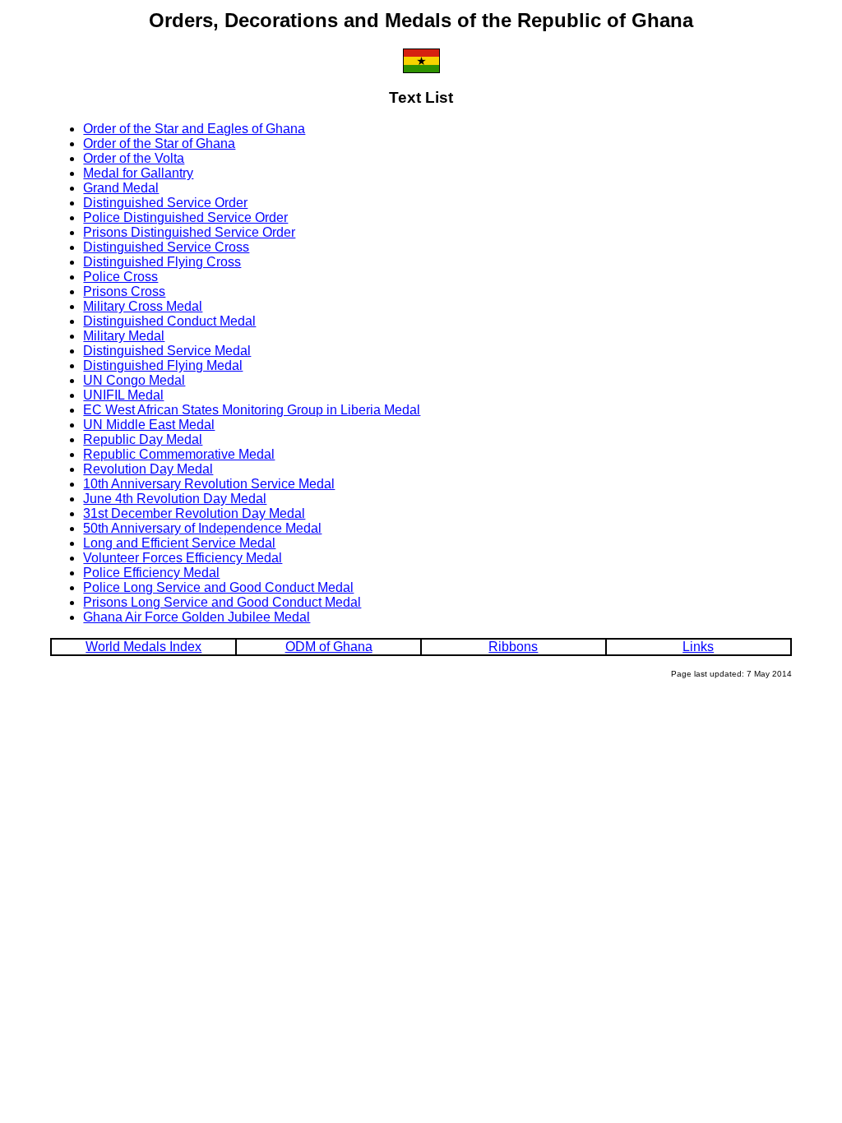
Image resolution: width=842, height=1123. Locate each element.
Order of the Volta (133, 158)
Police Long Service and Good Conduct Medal (218, 587)
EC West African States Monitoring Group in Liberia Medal (251, 410)
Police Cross (120, 277)
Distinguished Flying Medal (163, 365)
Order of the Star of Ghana (159, 143)
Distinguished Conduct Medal (169, 321)
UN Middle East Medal (149, 425)
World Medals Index (143, 647)
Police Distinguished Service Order (185, 217)
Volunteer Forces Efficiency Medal (182, 558)
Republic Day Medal (142, 439)
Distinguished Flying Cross (162, 262)
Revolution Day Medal (148, 469)
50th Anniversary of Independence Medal (202, 528)
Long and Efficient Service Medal (179, 543)
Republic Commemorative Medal (179, 454)
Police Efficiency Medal (151, 573)
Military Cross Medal (142, 306)
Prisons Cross (124, 291)
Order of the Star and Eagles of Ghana (194, 129)
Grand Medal (121, 188)
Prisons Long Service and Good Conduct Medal (222, 602)
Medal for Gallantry (138, 173)
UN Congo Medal (134, 380)
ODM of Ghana (328, 647)
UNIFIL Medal (123, 395)
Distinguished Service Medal (167, 351)
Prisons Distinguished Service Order (189, 232)
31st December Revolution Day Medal (194, 513)
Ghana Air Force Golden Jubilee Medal (196, 617)
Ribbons (513, 647)
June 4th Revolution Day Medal (174, 499)
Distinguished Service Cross (166, 247)
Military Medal (123, 336)
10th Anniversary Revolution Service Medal (209, 484)
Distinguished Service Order (165, 203)
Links (698, 647)
